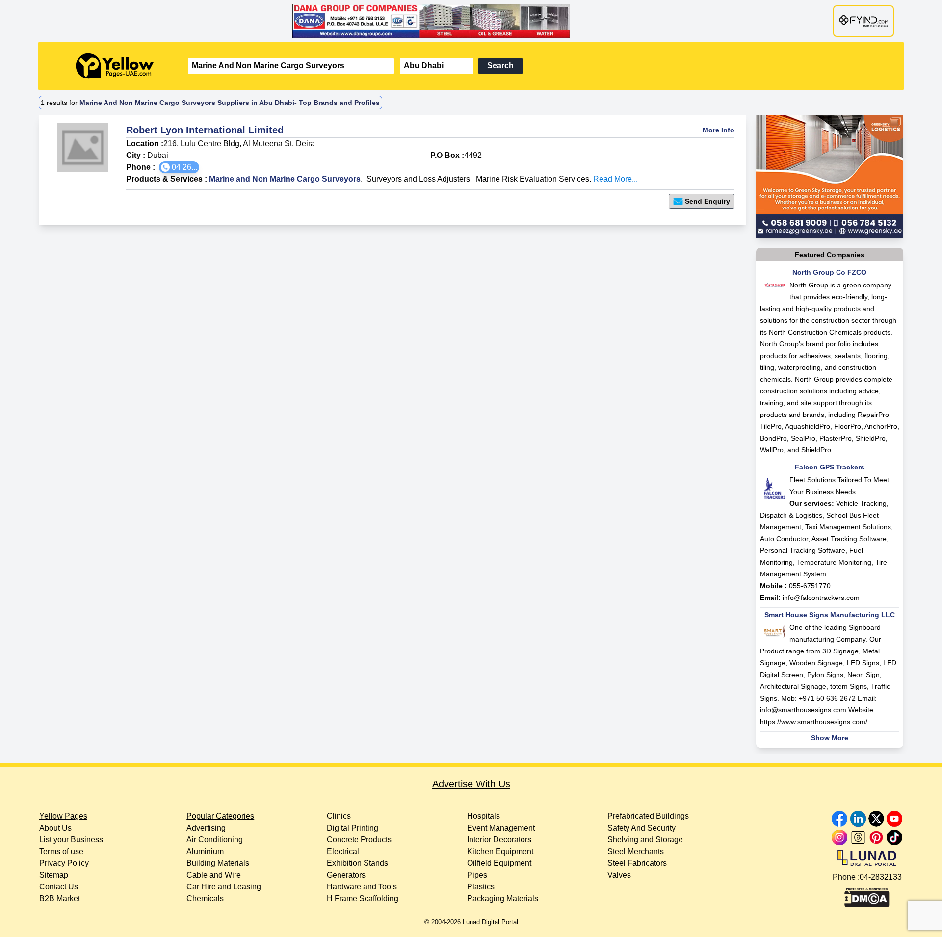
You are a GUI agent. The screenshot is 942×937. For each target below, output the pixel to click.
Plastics (481, 887)
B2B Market (59, 898)
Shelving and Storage (645, 839)
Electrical (343, 851)
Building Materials (217, 863)
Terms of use (61, 851)
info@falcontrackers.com (821, 597)
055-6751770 (810, 586)
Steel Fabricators (637, 863)
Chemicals (205, 898)
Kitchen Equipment (500, 851)
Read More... (615, 179)
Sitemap (53, 875)
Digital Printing (352, 828)
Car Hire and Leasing (223, 887)
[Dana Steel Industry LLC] (471, 21)
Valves (619, 875)
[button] (179, 167)
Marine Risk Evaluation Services (532, 179)
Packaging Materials (502, 898)
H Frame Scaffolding (362, 898)
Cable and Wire (213, 875)
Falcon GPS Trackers (829, 467)
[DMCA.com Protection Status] (867, 895)
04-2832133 (881, 877)
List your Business (71, 839)
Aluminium (205, 851)
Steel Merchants (635, 851)
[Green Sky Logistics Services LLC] (829, 176)
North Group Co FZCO (829, 272)
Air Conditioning (214, 839)
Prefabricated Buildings (648, 816)
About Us (55, 828)
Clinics (339, 816)
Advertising (206, 828)
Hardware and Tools (362, 887)
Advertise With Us (471, 784)
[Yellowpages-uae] (115, 66)
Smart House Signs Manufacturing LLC (829, 615)
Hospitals (483, 816)
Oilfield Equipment (499, 863)
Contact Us (58, 887)
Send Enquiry (707, 201)
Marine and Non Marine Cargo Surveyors (285, 179)
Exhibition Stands (357, 863)
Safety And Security (641, 828)
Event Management (501, 828)
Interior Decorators (499, 839)
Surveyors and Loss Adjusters (418, 179)
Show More (829, 738)
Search (500, 65)
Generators (346, 875)
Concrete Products (359, 839)
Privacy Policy (64, 863)
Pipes (477, 875)
